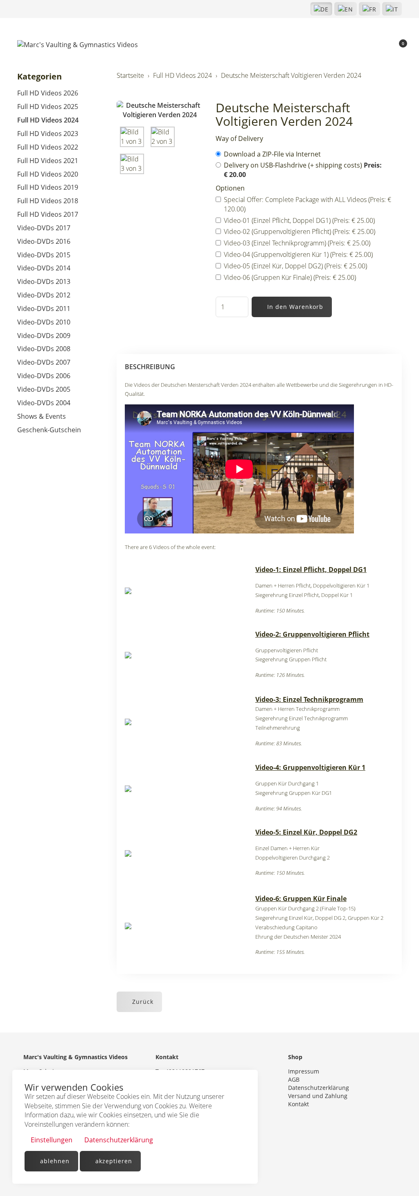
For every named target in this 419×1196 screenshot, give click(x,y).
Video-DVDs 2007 (43, 362)
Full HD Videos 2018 (47, 200)
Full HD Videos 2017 (47, 214)
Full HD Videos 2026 (47, 93)
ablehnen (54, 1161)
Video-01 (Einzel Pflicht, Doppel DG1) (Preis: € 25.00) (299, 220)
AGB (294, 1079)
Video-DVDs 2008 (43, 348)
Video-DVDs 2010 (43, 322)
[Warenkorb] (398, 45)
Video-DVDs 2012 (43, 295)
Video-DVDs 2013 (43, 281)
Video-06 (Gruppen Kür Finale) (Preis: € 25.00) (290, 277)
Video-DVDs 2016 (43, 241)
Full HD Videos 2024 (48, 120)
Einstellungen (50, 1139)
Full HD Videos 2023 (47, 133)
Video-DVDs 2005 (43, 389)
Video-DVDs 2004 (43, 402)
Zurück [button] (141, 1001)
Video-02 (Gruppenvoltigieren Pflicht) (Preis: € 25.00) (299, 231)
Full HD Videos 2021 (47, 160)
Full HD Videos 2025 (47, 106)
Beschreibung (150, 366)
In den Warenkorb (294, 307)
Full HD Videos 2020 (47, 174)
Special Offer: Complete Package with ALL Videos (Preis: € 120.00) (307, 204)
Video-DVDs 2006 (43, 375)
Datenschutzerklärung (118, 1139)
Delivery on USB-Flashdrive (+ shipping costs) (303, 170)
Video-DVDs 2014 (43, 267)
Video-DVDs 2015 (43, 254)
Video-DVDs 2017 (43, 227)
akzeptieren (112, 1161)
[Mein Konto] (384, 45)
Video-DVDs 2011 (43, 308)
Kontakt (298, 1104)
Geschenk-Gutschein (49, 429)
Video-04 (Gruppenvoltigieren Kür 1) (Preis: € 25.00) (298, 254)
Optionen (230, 188)
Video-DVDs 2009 (43, 335)
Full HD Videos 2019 (47, 187)
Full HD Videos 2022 (47, 147)
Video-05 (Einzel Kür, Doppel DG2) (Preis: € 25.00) (295, 265)
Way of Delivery (239, 138)
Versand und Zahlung (317, 1096)
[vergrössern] (160, 110)
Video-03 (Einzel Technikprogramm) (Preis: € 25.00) (297, 242)
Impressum (303, 1071)
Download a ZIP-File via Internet (273, 154)
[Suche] (370, 45)
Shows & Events (41, 416)
